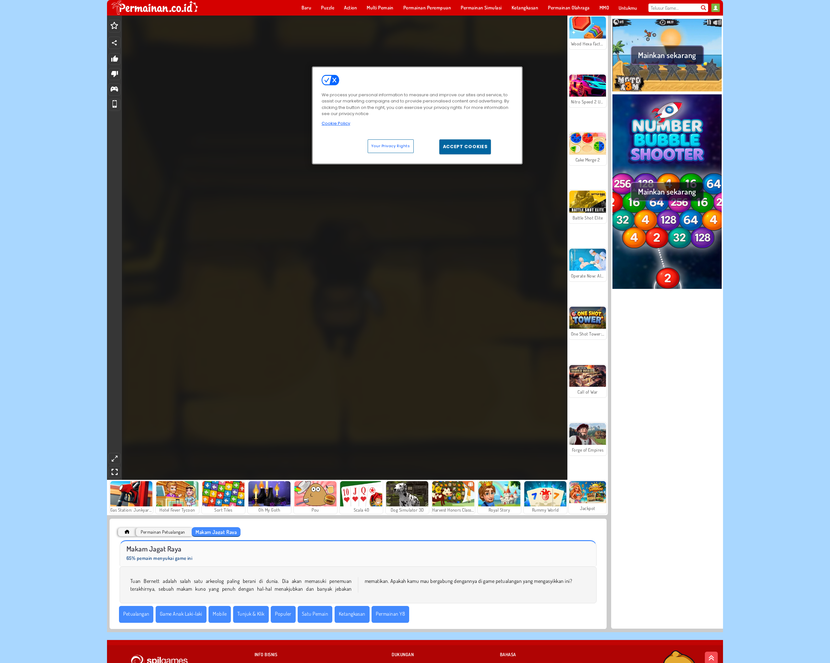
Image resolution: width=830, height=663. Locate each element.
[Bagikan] (114, 43)
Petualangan (136, 613)
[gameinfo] (114, 89)
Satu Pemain (315, 613)
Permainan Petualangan (163, 532)
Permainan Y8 (390, 613)
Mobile (220, 613)
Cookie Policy (336, 123)
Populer (283, 613)
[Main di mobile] (115, 105)
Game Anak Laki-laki (181, 613)
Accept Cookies (465, 146)
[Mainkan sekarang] (667, 90)
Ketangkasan (352, 613)
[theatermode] (114, 458)
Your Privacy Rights (390, 145)
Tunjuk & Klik (251, 613)
